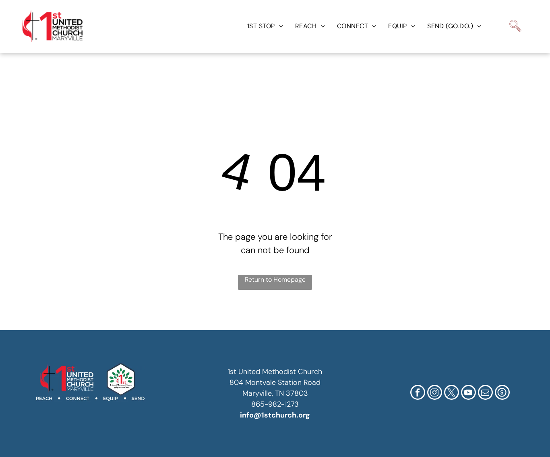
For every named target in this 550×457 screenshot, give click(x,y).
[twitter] (451, 393)
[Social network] (502, 393)
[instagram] (434, 393)
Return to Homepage (275, 279)
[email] (485, 393)
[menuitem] (265, 26)
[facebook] (417, 393)
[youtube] (468, 393)
